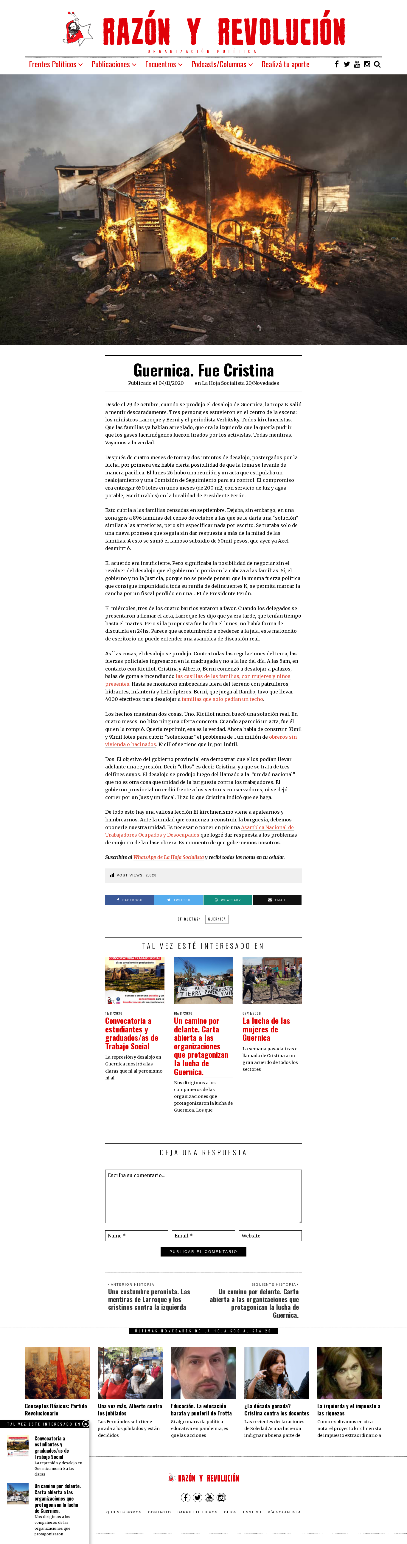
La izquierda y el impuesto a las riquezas (348, 1409)
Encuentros (160, 64)
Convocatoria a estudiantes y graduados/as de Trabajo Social (131, 1033)
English (252, 1511)
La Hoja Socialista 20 (226, 383)
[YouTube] (357, 64)
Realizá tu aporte (286, 64)
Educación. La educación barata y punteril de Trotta (201, 1409)
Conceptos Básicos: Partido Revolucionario (56, 1409)
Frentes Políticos (52, 64)
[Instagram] (367, 64)
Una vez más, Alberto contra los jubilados (130, 1409)
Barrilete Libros (198, 1511)
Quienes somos (124, 1511)
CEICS (230, 1511)
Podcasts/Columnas (218, 64)
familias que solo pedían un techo (222, 699)
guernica (217, 919)
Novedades (266, 383)
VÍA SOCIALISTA (284, 1511)
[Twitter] (347, 64)
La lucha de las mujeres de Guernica (266, 1029)
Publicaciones (110, 64)
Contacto (159, 1511)
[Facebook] (337, 64)
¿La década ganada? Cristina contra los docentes (276, 1409)
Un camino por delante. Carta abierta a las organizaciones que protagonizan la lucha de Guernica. (201, 1046)
